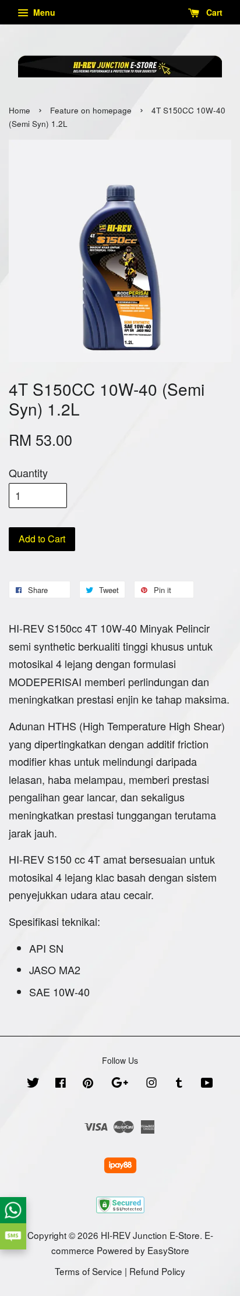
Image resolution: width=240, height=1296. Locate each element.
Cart (213, 12)
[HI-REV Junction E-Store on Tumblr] (179, 1083)
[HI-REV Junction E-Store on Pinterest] (88, 1083)
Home (19, 110)
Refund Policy (157, 1271)
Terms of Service (88, 1271)
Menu (43, 12)
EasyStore (168, 1250)
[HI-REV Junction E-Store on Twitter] (33, 1083)
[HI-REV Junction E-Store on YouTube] (207, 1083)
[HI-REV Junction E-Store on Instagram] (151, 1083)
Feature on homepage (91, 110)
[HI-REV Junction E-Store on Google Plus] (119, 1083)
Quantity (28, 472)
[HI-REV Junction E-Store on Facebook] (60, 1083)
